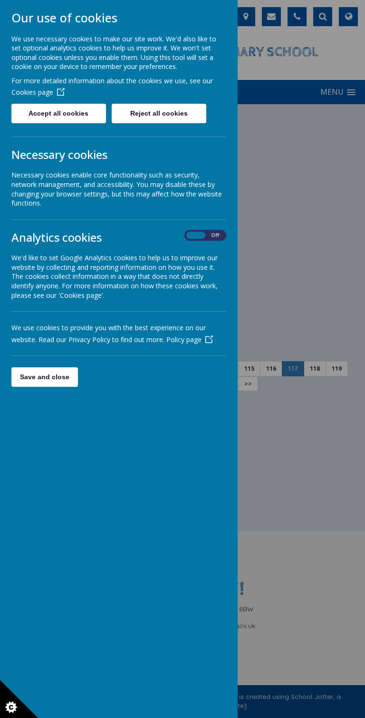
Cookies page (32, 92)
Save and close (44, 377)
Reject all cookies (159, 113)
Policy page (184, 339)
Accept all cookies (58, 113)
